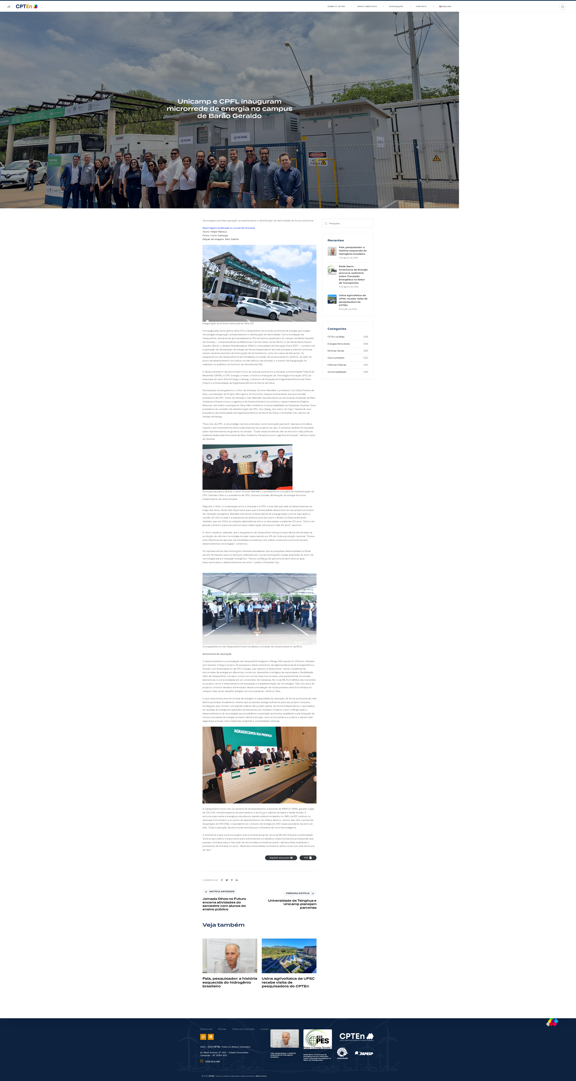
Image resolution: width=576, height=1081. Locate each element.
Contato (421, 6)
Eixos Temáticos (367, 6)
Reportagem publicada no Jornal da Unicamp (228, 227)
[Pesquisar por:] (348, 223)
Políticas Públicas (337, 364)
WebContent (261, 1076)
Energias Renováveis (339, 343)
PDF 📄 (308, 857)
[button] (562, 6)
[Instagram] (203, 1037)
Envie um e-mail (213, 1061)
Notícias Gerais (336, 350)
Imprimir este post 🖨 (281, 857)
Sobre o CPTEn (336, 6)
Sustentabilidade (337, 371)
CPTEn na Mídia (336, 336)
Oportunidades (336, 357)
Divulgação (396, 6)
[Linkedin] (211, 1037)
